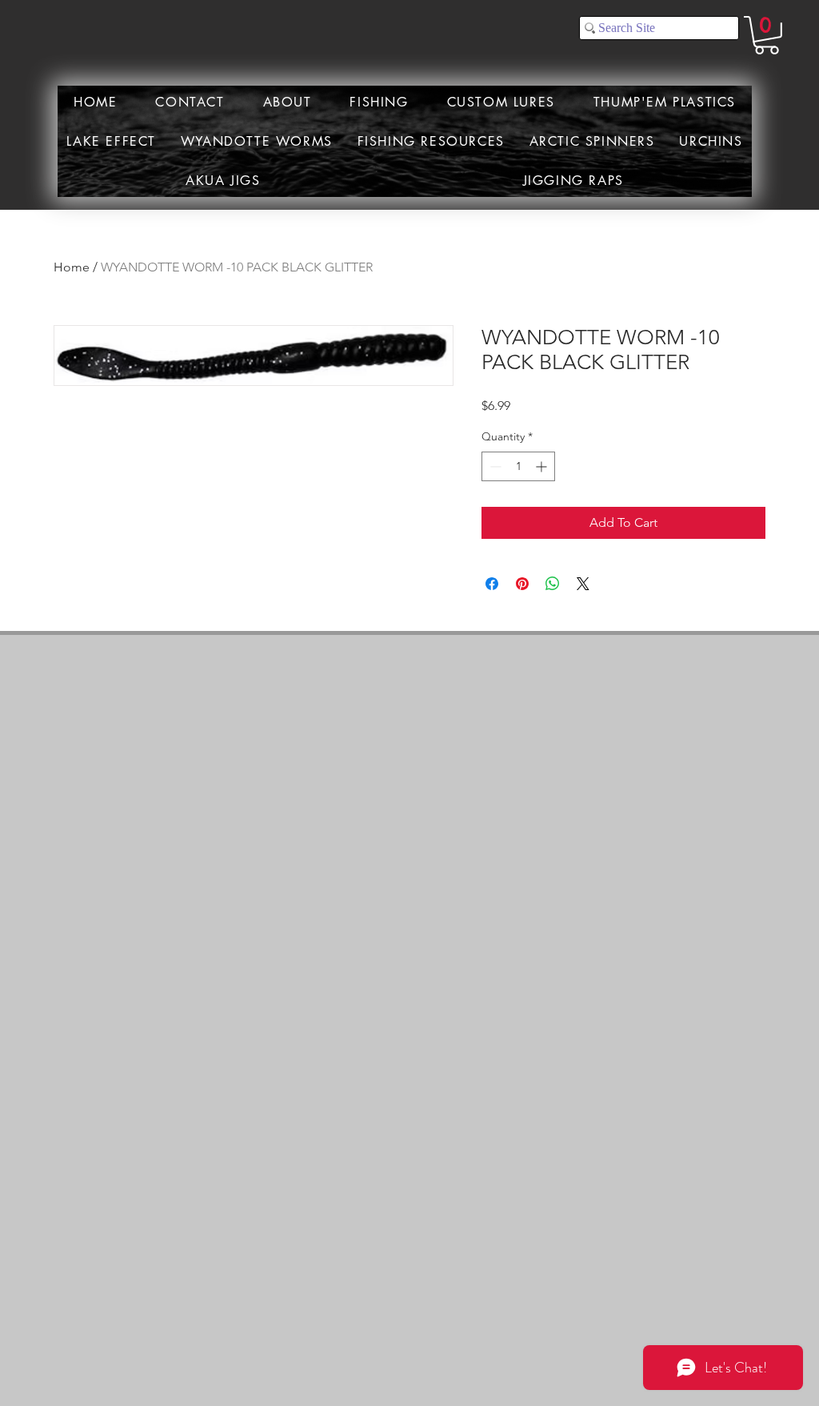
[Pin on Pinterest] (522, 583)
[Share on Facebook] (491, 583)
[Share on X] (583, 583)
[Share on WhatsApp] (552, 583)
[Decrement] (494, 466)
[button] (766, 35)
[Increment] (543, 466)
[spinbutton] (518, 466)
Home (72, 267)
